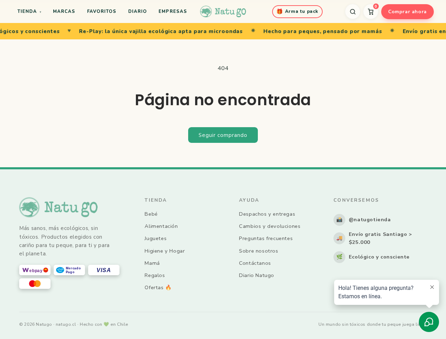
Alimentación (161, 226)
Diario (137, 11)
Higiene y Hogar (165, 250)
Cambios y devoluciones (269, 226)
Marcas (64, 11)
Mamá (152, 263)
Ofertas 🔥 (158, 287)
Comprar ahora (407, 11)
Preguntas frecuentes (266, 238)
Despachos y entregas (267, 213)
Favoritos (101, 11)
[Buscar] (352, 11)
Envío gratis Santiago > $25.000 (374, 238)
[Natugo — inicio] (223, 11)
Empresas (173, 11)
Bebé (151, 213)
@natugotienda (363, 219)
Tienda (29, 11)
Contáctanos (255, 263)
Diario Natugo (256, 275)
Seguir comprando (223, 135)
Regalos (155, 275)
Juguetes (156, 238)
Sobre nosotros (258, 250)
